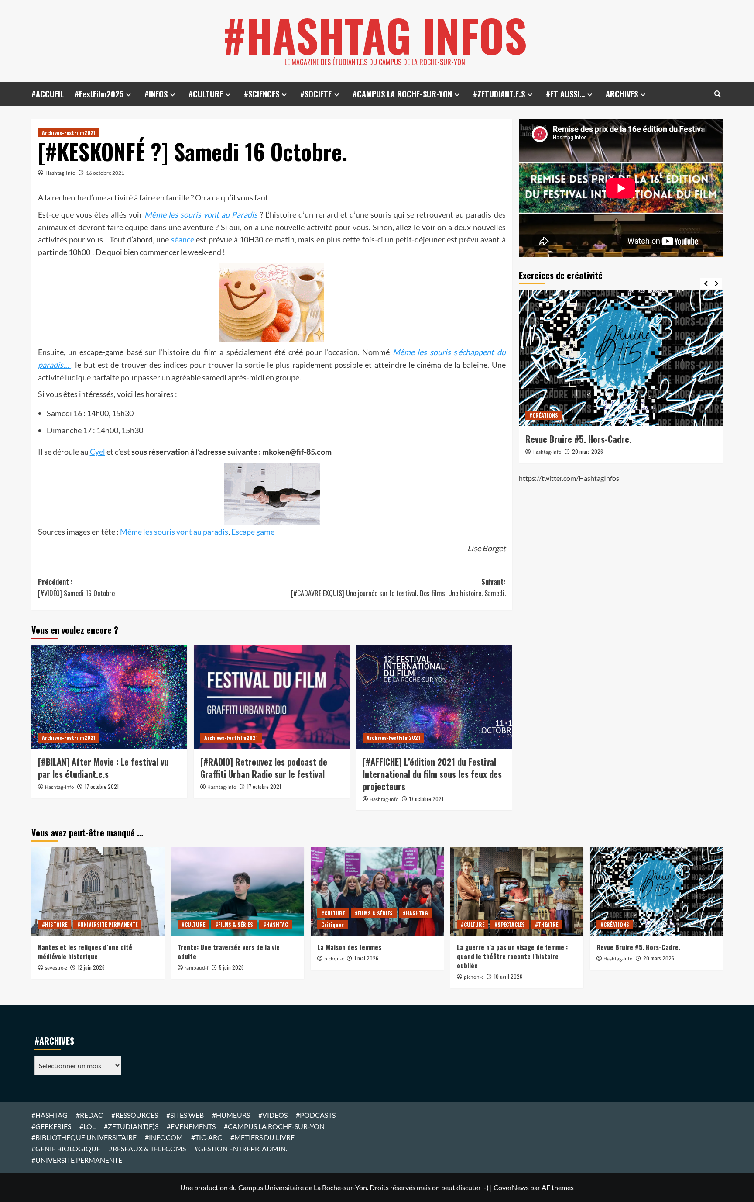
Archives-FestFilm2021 (69, 132)
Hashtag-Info (60, 172)
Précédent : (76, 587)
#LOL (87, 1126)
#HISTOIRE (54, 924)
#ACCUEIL (47, 94)
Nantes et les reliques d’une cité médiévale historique (85, 951)
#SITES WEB (185, 1115)
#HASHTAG (275, 924)
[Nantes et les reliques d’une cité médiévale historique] (98, 891)
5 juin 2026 (231, 967)
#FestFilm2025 (99, 94)
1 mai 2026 (366, 958)
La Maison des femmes (349, 947)
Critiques (332, 924)
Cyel (97, 451)
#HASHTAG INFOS (375, 35)
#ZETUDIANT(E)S (131, 1126)
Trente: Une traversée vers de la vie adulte (229, 951)
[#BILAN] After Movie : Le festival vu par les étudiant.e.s (103, 768)
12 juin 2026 (91, 967)
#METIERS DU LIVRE (262, 1137)
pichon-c (334, 959)
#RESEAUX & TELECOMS (147, 1148)
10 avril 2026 (508, 976)
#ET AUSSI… (565, 94)
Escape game (252, 531)
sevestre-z (56, 968)
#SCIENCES (261, 94)
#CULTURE (205, 94)
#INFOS (156, 94)
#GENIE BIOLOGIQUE (65, 1148)
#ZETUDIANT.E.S (499, 94)
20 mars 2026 (587, 451)
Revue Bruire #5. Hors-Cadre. (578, 439)
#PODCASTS (316, 1115)
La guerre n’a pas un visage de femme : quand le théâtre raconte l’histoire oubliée (512, 956)
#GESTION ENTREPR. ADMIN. (240, 1148)
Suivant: (398, 587)
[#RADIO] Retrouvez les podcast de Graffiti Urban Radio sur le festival (263, 768)
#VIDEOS (273, 1115)
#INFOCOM (164, 1137)
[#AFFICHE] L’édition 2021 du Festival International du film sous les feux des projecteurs (432, 774)
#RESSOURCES (134, 1115)
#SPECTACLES (509, 924)
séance (182, 239)
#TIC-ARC (206, 1137)
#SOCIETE (316, 94)
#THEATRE (546, 924)
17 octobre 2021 (102, 786)
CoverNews (511, 1187)
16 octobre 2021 (105, 172)
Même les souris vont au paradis (174, 531)
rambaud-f (197, 968)
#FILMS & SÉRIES (234, 924)
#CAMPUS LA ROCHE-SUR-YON (402, 94)
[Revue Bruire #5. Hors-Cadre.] (621, 358)
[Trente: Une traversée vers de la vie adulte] (237, 891)
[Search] (717, 93)
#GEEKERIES (51, 1126)
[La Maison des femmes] (377, 891)
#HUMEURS (231, 1115)
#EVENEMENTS (191, 1126)
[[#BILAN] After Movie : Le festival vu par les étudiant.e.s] (109, 697)
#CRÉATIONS (543, 415)
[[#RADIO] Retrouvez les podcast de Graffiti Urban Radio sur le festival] (272, 697)
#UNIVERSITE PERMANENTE (107, 924)
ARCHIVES (622, 94)
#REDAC (89, 1115)
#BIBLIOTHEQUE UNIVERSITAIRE (84, 1137)
